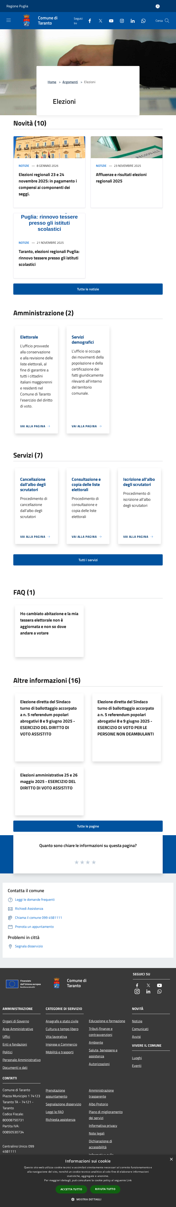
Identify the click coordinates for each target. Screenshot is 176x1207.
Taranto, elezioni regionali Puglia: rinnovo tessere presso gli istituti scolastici (49, 258)
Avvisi (136, 1036)
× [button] (171, 1159)
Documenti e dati (15, 1067)
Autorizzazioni (99, 1063)
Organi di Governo (16, 1021)
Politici (7, 1052)
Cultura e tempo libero (62, 1028)
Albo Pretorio (98, 1104)
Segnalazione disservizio (63, 1104)
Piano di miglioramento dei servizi (106, 1114)
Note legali (97, 1133)
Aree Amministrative (18, 1028)
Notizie (24, 165)
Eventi (136, 1065)
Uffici (6, 1036)
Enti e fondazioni (15, 1044)
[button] (87, 1199)
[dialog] (88, 1181)
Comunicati (140, 1028)
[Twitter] (98, 20)
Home (52, 81)
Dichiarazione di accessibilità (100, 1144)
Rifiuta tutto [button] (105, 1189)
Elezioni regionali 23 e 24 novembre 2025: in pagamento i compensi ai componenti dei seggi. (48, 184)
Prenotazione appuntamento (56, 1093)
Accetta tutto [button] (71, 1189)
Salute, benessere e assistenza (103, 1053)
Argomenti (70, 81)
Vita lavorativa (56, 1036)
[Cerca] (167, 20)
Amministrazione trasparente (101, 1093)
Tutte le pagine (88, 826)
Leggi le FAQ (55, 1111)
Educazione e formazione (107, 1020)
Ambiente (96, 1042)
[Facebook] (88, 20)
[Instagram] (120, 20)
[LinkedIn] (131, 20)
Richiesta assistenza (60, 1119)
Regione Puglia (17, 6)
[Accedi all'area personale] (158, 6)
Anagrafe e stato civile (62, 1021)
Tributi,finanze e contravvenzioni (100, 1031)
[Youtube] (109, 20)
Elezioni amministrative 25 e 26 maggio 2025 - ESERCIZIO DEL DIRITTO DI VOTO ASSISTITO (48, 781)
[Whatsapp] (141, 20)
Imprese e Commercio (61, 1044)
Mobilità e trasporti (60, 1052)
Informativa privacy (103, 1125)
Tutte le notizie (88, 289)
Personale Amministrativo (22, 1059)
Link (129, 1180)
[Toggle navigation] (8, 20)
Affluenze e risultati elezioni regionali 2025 (121, 177)
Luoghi (137, 1057)
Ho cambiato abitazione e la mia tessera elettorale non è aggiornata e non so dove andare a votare (49, 623)
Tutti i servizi (88, 559)
